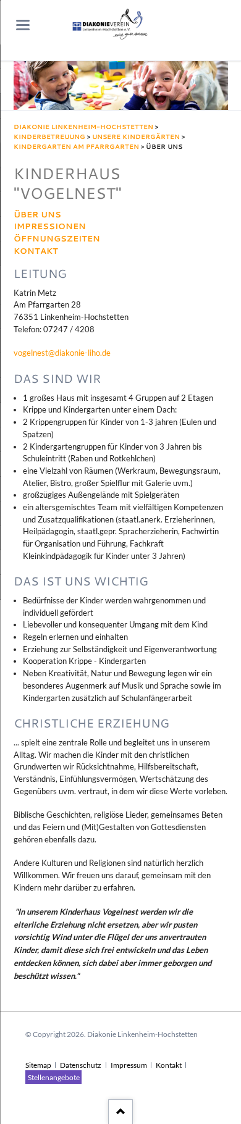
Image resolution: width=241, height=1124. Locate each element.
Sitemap (38, 1065)
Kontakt (36, 251)
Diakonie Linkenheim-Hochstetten (83, 126)
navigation (22, 25)
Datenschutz (80, 1065)
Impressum (129, 1065)
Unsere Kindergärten (136, 136)
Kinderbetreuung (49, 136)
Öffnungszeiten (57, 238)
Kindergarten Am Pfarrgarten (76, 146)
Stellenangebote (54, 1076)
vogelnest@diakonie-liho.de (62, 353)
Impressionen (50, 226)
